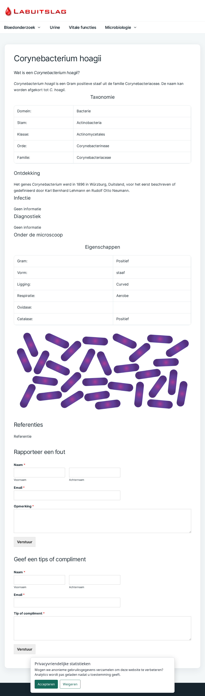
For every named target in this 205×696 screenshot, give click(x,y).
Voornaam (20, 479)
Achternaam (76, 479)
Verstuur (24, 542)
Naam (19, 465)
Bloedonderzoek (19, 27)
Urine (55, 27)
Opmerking (24, 506)
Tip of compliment (29, 613)
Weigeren (70, 684)
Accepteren (46, 684)
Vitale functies (82, 27)
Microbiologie (118, 27)
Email (19, 488)
